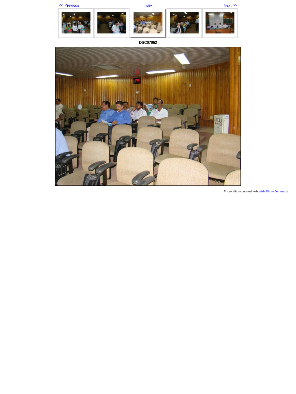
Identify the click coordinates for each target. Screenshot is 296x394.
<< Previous (69, 5)
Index (148, 5)
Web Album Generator (273, 191)
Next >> (230, 5)
